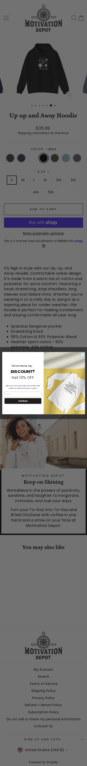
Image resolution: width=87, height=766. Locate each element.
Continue (22, 401)
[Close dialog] (82, 354)
